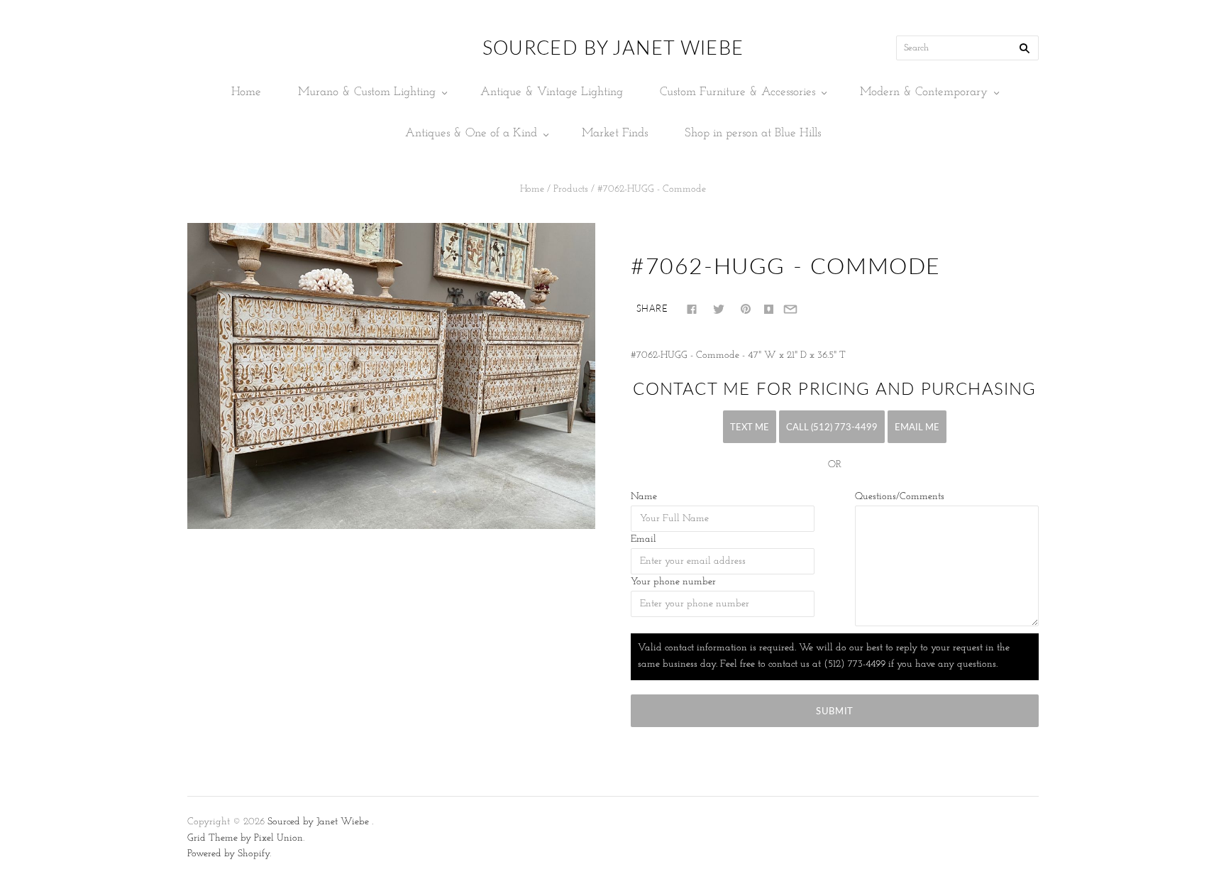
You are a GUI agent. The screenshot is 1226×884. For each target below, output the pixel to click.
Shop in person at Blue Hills (753, 133)
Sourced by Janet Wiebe (318, 822)
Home (246, 92)
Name (644, 496)
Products (570, 189)
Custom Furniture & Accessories (737, 92)
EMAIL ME (917, 426)
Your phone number (673, 582)
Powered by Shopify (228, 853)
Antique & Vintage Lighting (551, 92)
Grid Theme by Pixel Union (245, 838)
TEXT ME (749, 426)
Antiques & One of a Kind (471, 133)
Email (643, 539)
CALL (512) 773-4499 (832, 426)
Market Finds (615, 133)
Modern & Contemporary (924, 92)
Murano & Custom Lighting (367, 92)
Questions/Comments (899, 496)
